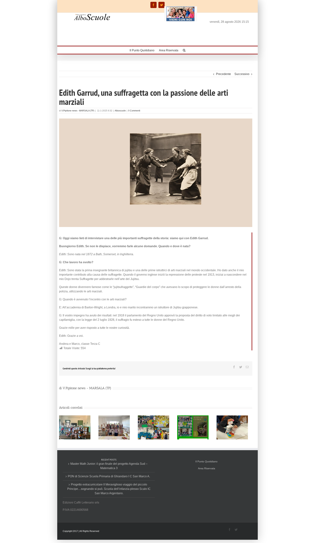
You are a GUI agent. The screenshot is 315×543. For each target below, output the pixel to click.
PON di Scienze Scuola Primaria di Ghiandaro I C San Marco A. (109, 476)
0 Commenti (134, 110)
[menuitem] (144, 50)
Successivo (241, 74)
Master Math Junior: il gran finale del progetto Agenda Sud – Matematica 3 (108, 466)
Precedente (223, 74)
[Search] (184, 50)
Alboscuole (120, 110)
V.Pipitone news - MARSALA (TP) (77, 110)
